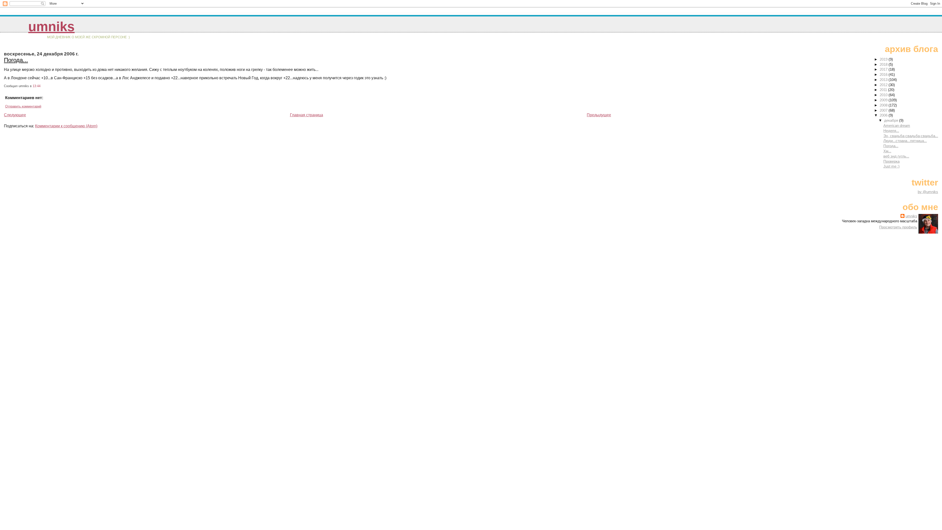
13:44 (36, 86)
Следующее (15, 115)
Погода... (16, 60)
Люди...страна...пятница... (905, 141)
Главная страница (306, 115)
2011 (884, 90)
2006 (884, 115)
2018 (884, 64)
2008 (884, 105)
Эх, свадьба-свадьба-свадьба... (910, 136)
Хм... (887, 151)
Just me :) (891, 166)
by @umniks (928, 192)
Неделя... (891, 131)
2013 (884, 80)
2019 (884, 59)
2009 (884, 100)
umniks (51, 26)
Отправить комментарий (23, 106)
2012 (884, 85)
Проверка (891, 161)
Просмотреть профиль (898, 227)
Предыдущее (599, 115)
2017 (884, 69)
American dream (896, 125)
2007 (884, 110)
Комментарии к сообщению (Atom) (66, 126)
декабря (891, 120)
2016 (884, 74)
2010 (884, 95)
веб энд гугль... (896, 156)
